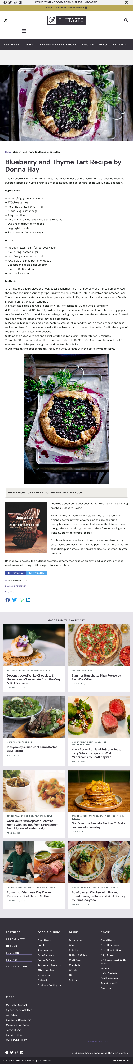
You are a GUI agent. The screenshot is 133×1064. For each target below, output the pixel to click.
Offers (11, 946)
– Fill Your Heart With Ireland (113, 962)
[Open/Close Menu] (24, 31)
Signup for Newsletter (19, 1010)
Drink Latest (76, 940)
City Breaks (107, 955)
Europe (105, 968)
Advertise (11, 1014)
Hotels (41, 945)
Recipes (119, 44)
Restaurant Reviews (49, 965)
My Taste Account (16, 1005)
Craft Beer (75, 960)
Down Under (108, 988)
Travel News (108, 940)
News (29, 44)
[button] (125, 20)
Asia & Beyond (109, 983)
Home (8, 152)
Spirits (73, 980)
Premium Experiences (58, 44)
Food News (44, 940)
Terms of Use (13, 1029)
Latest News (16, 939)
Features (11, 44)
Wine (72, 945)
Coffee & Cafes (46, 960)
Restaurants (45, 950)
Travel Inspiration (111, 950)
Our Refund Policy (16, 1039)
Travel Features (110, 945)
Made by (122, 1060)
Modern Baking (73, 508)
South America (109, 978)
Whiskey (74, 970)
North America (109, 973)
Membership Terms (17, 1024)
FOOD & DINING (49, 932)
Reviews (12, 952)
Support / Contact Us (18, 1019)
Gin (71, 975)
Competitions (17, 966)
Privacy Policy (14, 1034)
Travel (106, 932)
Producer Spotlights (49, 985)
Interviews (44, 975)
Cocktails (74, 965)
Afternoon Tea (46, 970)
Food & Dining (94, 44)
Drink (73, 932)
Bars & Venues (46, 955)
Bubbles (73, 950)
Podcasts (43, 980)
